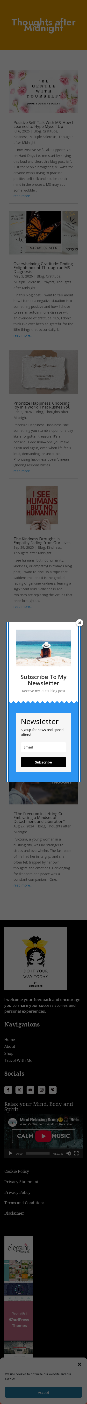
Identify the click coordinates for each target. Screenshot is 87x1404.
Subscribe (43, 762)
